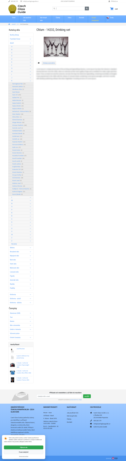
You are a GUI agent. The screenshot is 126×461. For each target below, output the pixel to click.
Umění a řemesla (15, 329)
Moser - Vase (47, 413)
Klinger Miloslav (18, 122)
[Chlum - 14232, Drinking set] (56, 47)
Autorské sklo (14, 280)
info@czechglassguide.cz (30, 1)
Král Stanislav (17, 178)
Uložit (86, 396)
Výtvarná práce (14, 333)
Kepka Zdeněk (18, 106)
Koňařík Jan (17, 139)
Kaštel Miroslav (17, 100)
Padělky (12, 288)
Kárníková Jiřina (18, 89)
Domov (12, 321)
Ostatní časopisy (15, 337)
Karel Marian (16, 92)
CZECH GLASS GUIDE (100, 427)
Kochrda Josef (17, 128)
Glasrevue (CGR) (15, 313)
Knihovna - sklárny (16, 303)
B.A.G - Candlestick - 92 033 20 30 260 (50, 427)
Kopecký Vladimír (18, 142)
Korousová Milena (19, 144)
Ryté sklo (13, 260)
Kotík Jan (16, 147)
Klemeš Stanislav (18, 120)
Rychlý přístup (14, 35)
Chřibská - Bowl (48, 415)
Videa (69, 18)
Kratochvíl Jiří (17, 169)
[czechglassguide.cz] (17, 9)
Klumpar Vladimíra (19, 125)
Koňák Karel (17, 136)
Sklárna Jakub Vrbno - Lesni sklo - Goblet (50, 422)
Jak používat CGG (27, 19)
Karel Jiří (16, 95)
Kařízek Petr (16, 97)
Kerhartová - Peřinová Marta (21, 111)
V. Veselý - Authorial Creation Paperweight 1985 (23, 365)
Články (58, 18)
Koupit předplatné (95, 19)
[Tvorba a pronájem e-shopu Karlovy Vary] (114, 458)
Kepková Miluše (18, 108)
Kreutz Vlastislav (18, 172)
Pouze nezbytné (23, 452)
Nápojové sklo (14, 256)
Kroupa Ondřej (17, 175)
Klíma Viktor (17, 117)
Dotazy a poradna (49, 63)
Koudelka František (19, 155)
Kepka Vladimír (18, 103)
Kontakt (81, 18)
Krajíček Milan (17, 167)
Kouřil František (18, 158)
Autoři (12, 43)
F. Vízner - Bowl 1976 (50, 418)
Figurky (12, 276)
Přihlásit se (114, 1)
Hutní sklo (13, 264)
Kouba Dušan (17, 150)
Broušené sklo (14, 252)
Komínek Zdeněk (18, 133)
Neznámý (14, 244)
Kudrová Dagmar (18, 191)
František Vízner (15, 39)
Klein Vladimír (17, 114)
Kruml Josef (17, 180)
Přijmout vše (23, 447)
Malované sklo (14, 268)
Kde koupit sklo (43, 19)
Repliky (12, 284)
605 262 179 (14, 1)
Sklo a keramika (15, 325)
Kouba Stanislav (18, 153)
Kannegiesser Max (18, 84)
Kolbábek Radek (18, 131)
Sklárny (12, 248)
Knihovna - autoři (15, 299)
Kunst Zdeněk (17, 194)
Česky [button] (111, 18)
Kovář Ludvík (17, 161)
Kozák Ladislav (17, 164)
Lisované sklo (14, 272)
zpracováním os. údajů (76, 399)
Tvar (11, 317)
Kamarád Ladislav (18, 86)
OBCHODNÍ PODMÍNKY (68, 1)
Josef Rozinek (21, 349)
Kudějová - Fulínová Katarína (21, 189)
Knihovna (13, 294)
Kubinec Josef (17, 183)
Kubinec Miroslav (18, 186)
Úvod (13, 18)
